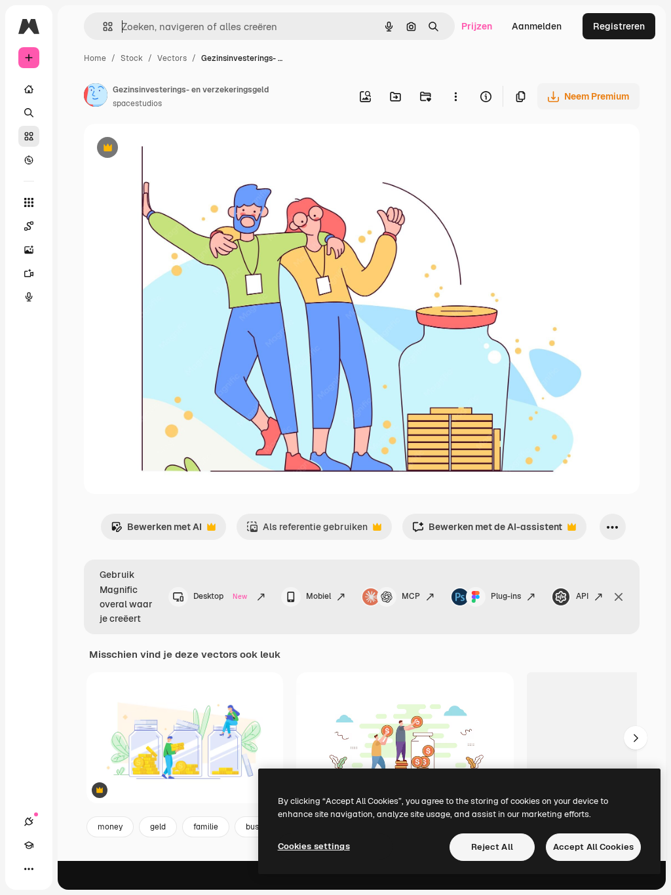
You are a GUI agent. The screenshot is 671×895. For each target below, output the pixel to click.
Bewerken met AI (156, 530)
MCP (411, 596)
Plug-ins (506, 596)
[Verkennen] (28, 159)
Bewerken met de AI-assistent (487, 530)
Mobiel (318, 596)
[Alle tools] (28, 202)
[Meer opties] (455, 96)
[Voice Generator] (28, 296)
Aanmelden (537, 26)
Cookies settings (314, 846)
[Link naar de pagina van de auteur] (95, 97)
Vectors (172, 58)
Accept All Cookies (593, 846)
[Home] (28, 89)
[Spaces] (28, 226)
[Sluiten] (618, 597)
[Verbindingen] (28, 821)
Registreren (619, 26)
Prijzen (476, 26)
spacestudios (137, 103)
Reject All (492, 846)
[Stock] (28, 136)
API (582, 596)
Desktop (220, 596)
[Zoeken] (28, 112)
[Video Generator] (28, 273)
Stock (132, 58)
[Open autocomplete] (103, 26)
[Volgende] (635, 737)
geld (158, 827)
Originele (170, 149)
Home (95, 58)
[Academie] (28, 845)
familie (205, 827)
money (110, 827)
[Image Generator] (28, 249)
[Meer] (28, 868)
